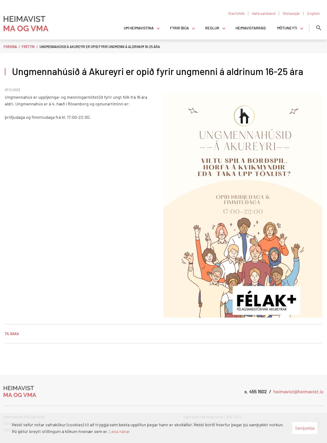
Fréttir (28, 47)
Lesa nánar (119, 431)
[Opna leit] (318, 27)
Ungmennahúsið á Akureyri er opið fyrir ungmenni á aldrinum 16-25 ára (99, 47)
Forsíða (10, 47)
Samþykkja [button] (305, 428)
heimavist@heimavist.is (298, 391)
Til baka (12, 334)
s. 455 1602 (255, 391)
